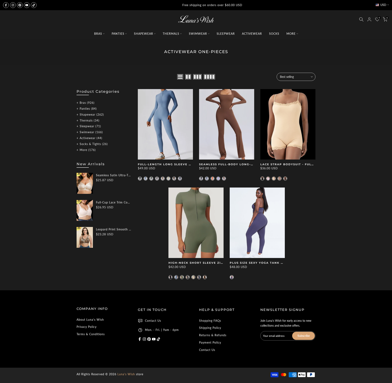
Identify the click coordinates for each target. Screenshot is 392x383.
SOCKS (274, 33)
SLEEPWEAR (226, 33)
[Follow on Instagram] (13, 5)
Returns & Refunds (212, 335)
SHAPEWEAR (143, 33)
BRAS (98, 33)
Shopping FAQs (210, 320)
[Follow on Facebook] (6, 5)
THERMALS (171, 33)
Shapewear (92, 114)
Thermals (89, 120)
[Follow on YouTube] (27, 5)
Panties (88, 108)
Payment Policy (210, 342)
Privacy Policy (87, 326)
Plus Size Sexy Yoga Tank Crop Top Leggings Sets (278, 262)
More (88, 150)
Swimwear (91, 132)
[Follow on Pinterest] (20, 5)
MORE (291, 33)
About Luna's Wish (90, 319)
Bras (87, 102)
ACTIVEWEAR (252, 33)
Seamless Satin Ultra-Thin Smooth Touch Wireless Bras (114, 175)
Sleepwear (90, 126)
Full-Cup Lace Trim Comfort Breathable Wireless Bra (114, 202)
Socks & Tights (94, 144)
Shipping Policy (210, 327)
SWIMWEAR (198, 33)
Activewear (91, 138)
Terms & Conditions (91, 334)
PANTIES (118, 33)
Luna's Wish (126, 374)
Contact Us (153, 320)
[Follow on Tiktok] (34, 5)
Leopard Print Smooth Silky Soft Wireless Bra (114, 229)
